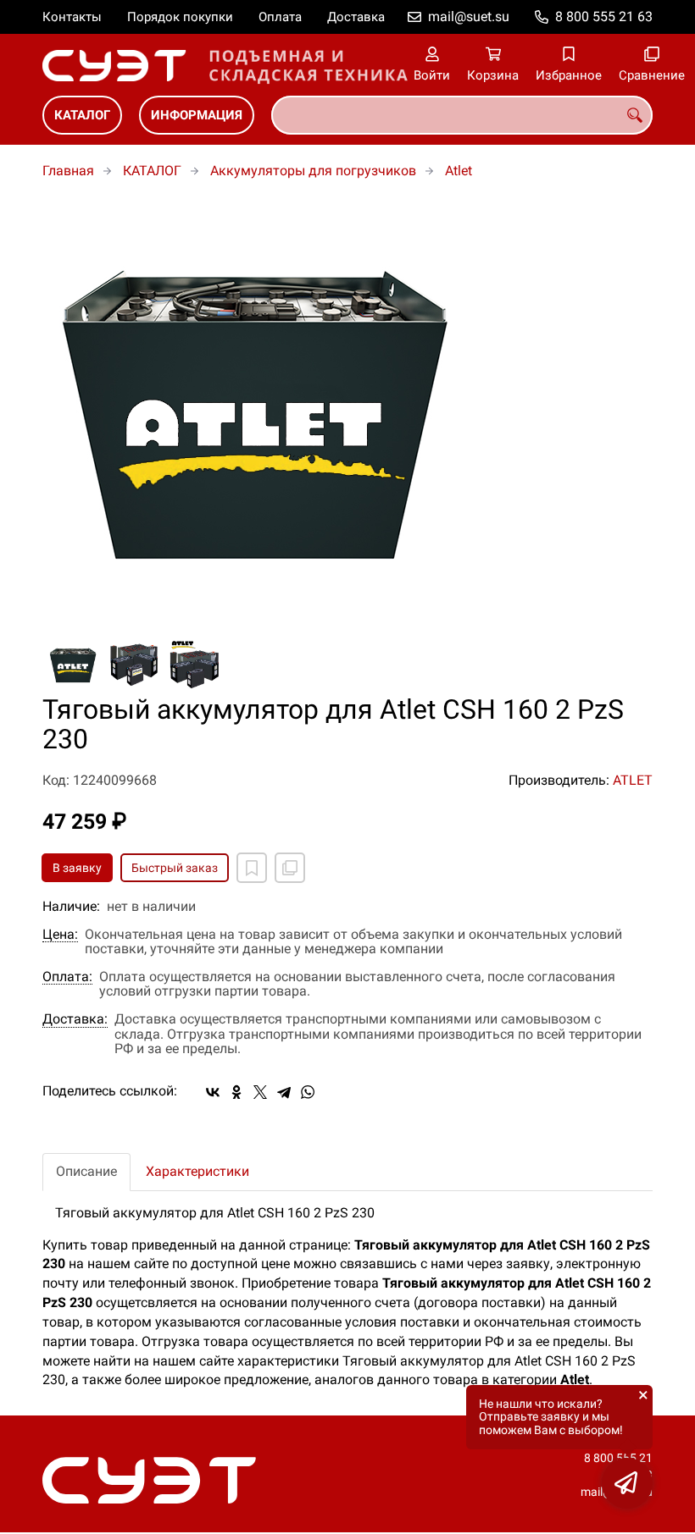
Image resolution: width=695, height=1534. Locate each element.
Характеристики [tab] (197, 1171)
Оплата (280, 17)
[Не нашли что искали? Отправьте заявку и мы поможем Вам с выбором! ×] (627, 1483)
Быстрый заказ (174, 868)
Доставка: (75, 1019)
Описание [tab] (86, 1171)
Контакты (72, 17)
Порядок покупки (180, 17)
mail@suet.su (468, 16)
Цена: (60, 934)
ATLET (633, 780)
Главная (68, 171)
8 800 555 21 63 (604, 16)
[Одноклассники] (236, 1092)
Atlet (458, 171)
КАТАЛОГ (82, 115)
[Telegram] (284, 1092)
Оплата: (67, 977)
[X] (260, 1092)
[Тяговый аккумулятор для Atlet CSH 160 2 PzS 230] (347, 409)
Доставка (356, 17)
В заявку (77, 868)
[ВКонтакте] (213, 1092)
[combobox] (462, 115)
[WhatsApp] (307, 1092)
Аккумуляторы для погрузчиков (313, 171)
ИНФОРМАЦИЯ (196, 115)
